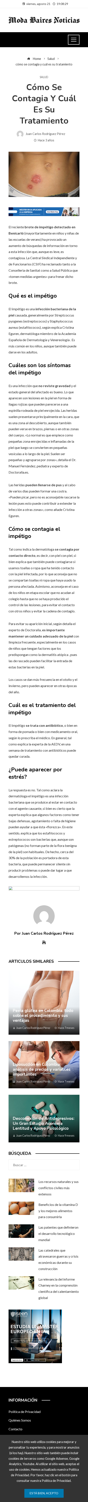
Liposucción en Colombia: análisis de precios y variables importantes (41, 1069)
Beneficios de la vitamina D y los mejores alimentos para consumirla (58, 1210)
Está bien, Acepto (44, 1493)
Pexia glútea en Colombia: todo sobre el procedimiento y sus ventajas (43, 1015)
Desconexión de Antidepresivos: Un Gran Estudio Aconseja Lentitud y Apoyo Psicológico (43, 1123)
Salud (44, 77)
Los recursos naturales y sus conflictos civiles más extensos (58, 1187)
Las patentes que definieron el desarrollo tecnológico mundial (58, 1233)
